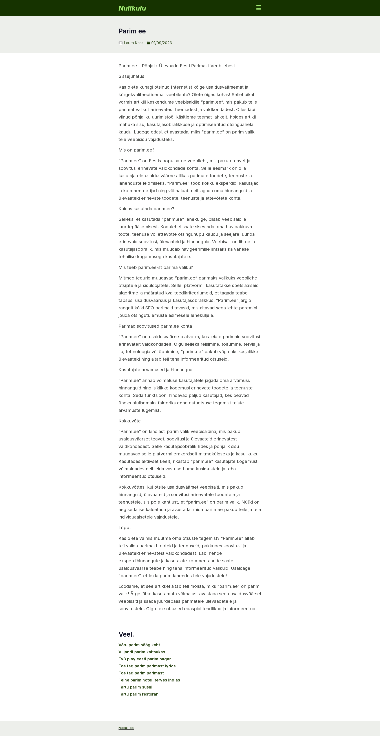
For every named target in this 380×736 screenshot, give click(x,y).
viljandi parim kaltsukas (142, 652)
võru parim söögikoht (139, 645)
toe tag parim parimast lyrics (147, 666)
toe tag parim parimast (141, 673)
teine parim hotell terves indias (149, 680)
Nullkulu (132, 8)
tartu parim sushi (135, 687)
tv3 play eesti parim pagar (145, 659)
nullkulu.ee (126, 728)
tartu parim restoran (139, 694)
